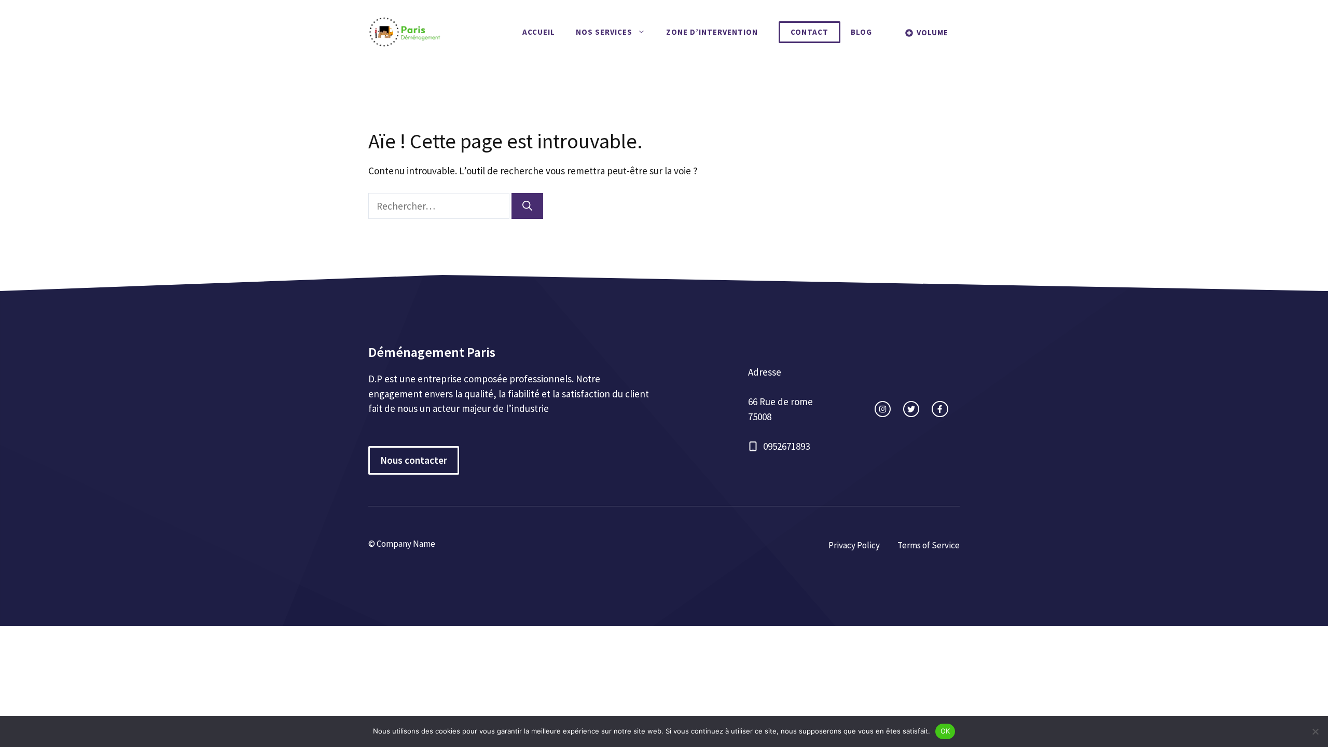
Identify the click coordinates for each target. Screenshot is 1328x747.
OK (945, 731)
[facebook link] (940, 409)
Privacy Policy (854, 545)
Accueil (538, 32)
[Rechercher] (527, 206)
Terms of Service (928, 545)
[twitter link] (911, 409)
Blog (861, 32)
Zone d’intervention (712, 32)
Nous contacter (413, 460)
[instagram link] (883, 409)
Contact (809, 32)
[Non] (1315, 731)
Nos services (604, 32)
